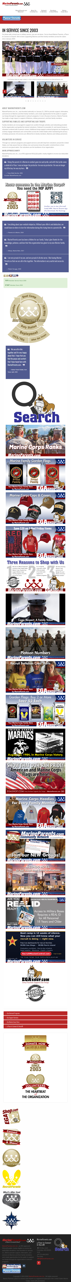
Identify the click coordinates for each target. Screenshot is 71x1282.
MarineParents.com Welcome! (21, 11)
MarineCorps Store (64, 11)
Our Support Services (12, 1018)
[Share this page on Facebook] (23, 1265)
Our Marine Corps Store (13, 1022)
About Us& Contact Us (34, 11)
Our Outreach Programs (13, 1013)
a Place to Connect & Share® (15, 1026)
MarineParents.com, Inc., (10, 1246)
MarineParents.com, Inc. (37, 1276)
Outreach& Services (43, 11)
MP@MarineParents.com (45, 1258)
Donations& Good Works (53, 11)
